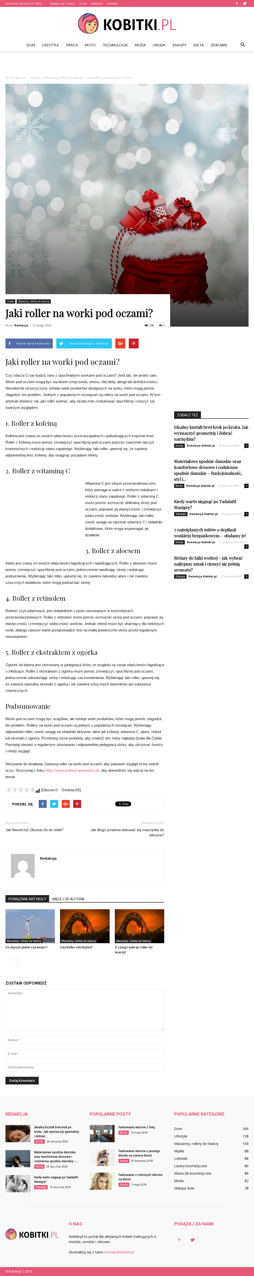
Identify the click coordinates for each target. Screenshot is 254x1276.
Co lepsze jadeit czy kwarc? (26, 947)
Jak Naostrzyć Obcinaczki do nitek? (34, 830)
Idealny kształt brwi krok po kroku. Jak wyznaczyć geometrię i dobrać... (56, 1132)
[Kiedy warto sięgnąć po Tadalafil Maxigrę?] (17, 1183)
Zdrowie (219, 45)
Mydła (179, 1151)
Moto (90, 45)
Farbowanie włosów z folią (137, 1127)
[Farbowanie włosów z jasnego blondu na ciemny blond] (102, 1157)
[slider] (20, 790)
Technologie (115, 45)
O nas (83, 3)
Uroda (159, 45)
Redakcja (21, 325)
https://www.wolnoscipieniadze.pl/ (72, 770)
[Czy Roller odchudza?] (84, 926)
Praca (72, 45)
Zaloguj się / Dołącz (62, 3)
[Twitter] (245, 3)
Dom (31, 45)
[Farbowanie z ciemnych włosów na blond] (102, 1181)
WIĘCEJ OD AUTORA (68, 899)
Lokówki (181, 1158)
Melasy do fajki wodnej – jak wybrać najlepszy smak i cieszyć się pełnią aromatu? (208, 563)
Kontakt (112, 3)
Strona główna (15, 78)
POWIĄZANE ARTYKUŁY (27, 899)
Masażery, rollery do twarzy (33, 301)
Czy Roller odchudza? (76, 947)
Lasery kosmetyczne (190, 1165)
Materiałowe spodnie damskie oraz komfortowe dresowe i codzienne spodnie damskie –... (56, 1157)
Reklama (97, 3)
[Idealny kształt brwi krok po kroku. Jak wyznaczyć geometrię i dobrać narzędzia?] (17, 1133)
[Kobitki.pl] (127, 23)
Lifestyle (50, 45)
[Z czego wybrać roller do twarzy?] (139, 926)
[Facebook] (236, 3)
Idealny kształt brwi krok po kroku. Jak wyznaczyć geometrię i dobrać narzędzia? (211, 433)
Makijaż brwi (184, 1188)
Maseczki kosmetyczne (192, 1173)
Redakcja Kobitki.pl (201, 445)
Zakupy (179, 45)
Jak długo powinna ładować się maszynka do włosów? (127, 832)
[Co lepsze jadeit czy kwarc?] (30, 926)
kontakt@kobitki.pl (119, 1252)
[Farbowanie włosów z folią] (102, 1133)
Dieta (198, 45)
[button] (243, 45)
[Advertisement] (127, 64)
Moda (140, 45)
